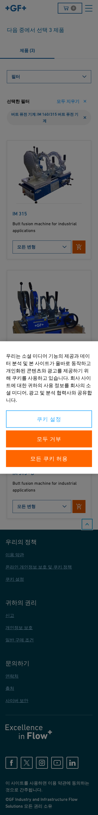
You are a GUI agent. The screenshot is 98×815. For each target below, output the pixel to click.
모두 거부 (49, 439)
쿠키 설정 (49, 419)
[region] (49, 407)
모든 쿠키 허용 (49, 459)
